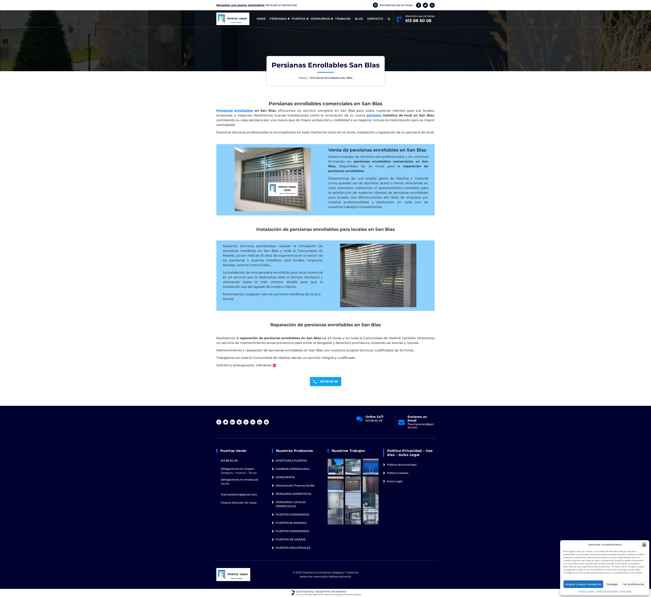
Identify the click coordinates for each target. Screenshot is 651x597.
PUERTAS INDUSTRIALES (293, 547)
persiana (374, 115)
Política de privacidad (607, 591)
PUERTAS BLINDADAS (291, 522)
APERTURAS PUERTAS (291, 460)
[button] (644, 544)
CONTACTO (375, 18)
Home (303, 77)
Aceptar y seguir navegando (583, 584)
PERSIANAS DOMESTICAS (293, 493)
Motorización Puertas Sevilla (295, 485)
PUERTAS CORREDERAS (292, 531)
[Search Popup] (389, 18)
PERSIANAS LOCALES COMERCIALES (291, 504)
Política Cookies (586, 591)
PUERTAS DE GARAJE (291, 539)
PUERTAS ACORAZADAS (292, 514)
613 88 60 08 (418, 20)
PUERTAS (298, 18)
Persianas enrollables (234, 111)
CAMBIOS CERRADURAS (293, 469)
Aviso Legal (625, 591)
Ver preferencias (633, 584)
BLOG (359, 18)
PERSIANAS (278, 18)
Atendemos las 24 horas (396, 5)
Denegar (612, 584)
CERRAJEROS (320, 18)
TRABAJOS (343, 18)
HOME (261, 18)
